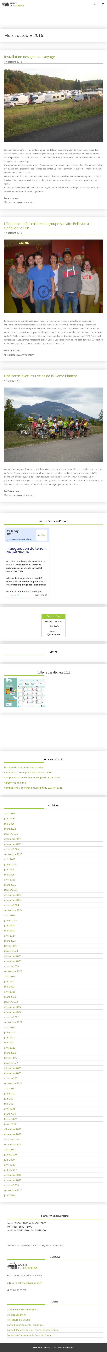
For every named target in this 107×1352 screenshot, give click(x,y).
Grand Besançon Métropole (22, 1309)
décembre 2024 (12, 895)
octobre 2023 (11, 966)
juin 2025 (9, 869)
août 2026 (9, 813)
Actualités (12, 198)
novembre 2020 (12, 1134)
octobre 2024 (11, 905)
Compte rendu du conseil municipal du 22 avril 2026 (33, 787)
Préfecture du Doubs (18, 1319)
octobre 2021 (11, 1078)
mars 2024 (10, 940)
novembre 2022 (12, 1012)
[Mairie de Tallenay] (12, 4)
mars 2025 (10, 884)
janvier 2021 (11, 1124)
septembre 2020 (13, 1144)
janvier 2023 (11, 1001)
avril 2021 (9, 1108)
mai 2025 (9, 874)
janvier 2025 (11, 889)
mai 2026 (9, 823)
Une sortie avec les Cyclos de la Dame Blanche (41, 375)
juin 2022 (9, 1037)
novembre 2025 (12, 844)
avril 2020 (9, 1164)
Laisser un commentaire (20, 202)
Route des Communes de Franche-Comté (29, 1335)
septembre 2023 (13, 971)
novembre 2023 (12, 961)
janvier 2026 (11, 833)
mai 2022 (9, 1042)
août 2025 (9, 859)
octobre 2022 (11, 1017)
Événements (14, 350)
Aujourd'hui (53, 616)
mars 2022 (10, 1052)
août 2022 (9, 1027)
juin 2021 (9, 1098)
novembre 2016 (12, 1180)
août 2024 (9, 915)
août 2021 (9, 1088)
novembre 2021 (12, 1073)
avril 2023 (9, 991)
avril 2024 (9, 935)
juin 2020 (9, 1159)
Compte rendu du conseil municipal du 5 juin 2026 (32, 741)
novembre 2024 (12, 900)
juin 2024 (9, 925)
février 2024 (10, 945)
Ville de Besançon (16, 1314)
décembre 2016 (12, 1175)
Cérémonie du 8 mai (15, 782)
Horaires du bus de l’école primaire (23, 731)
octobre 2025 (11, 849)
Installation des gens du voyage (29, 56)
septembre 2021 (13, 1083)
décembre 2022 (12, 1007)
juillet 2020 (10, 1154)
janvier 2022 (11, 1062)
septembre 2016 (13, 1190)
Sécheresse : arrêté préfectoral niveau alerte (28, 736)
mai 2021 (9, 1103)
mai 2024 (9, 930)
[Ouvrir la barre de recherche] (95, 4)
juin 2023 (9, 981)
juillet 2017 (10, 1169)
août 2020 (9, 1149)
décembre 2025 (12, 838)
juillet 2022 (10, 1032)
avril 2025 (9, 879)
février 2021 (10, 1119)
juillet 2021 (10, 1093)
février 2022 (10, 1057)
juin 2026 (9, 818)
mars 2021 (10, 1113)
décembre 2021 (12, 1068)
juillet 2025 (10, 864)
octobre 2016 (11, 1185)
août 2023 (9, 976)
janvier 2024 (11, 950)
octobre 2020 (11, 1139)
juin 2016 (9, 1195)
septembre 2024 (13, 910)
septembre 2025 (13, 854)
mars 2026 (10, 828)
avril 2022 (9, 1047)
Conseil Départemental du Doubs (25, 1324)
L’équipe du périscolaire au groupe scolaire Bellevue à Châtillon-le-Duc (46, 225)
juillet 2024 (10, 920)
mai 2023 (9, 986)
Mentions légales (66, 1347)
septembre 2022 (13, 1022)
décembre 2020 (12, 1129)
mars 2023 (10, 996)
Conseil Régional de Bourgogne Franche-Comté (33, 1329)
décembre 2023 (12, 956)
